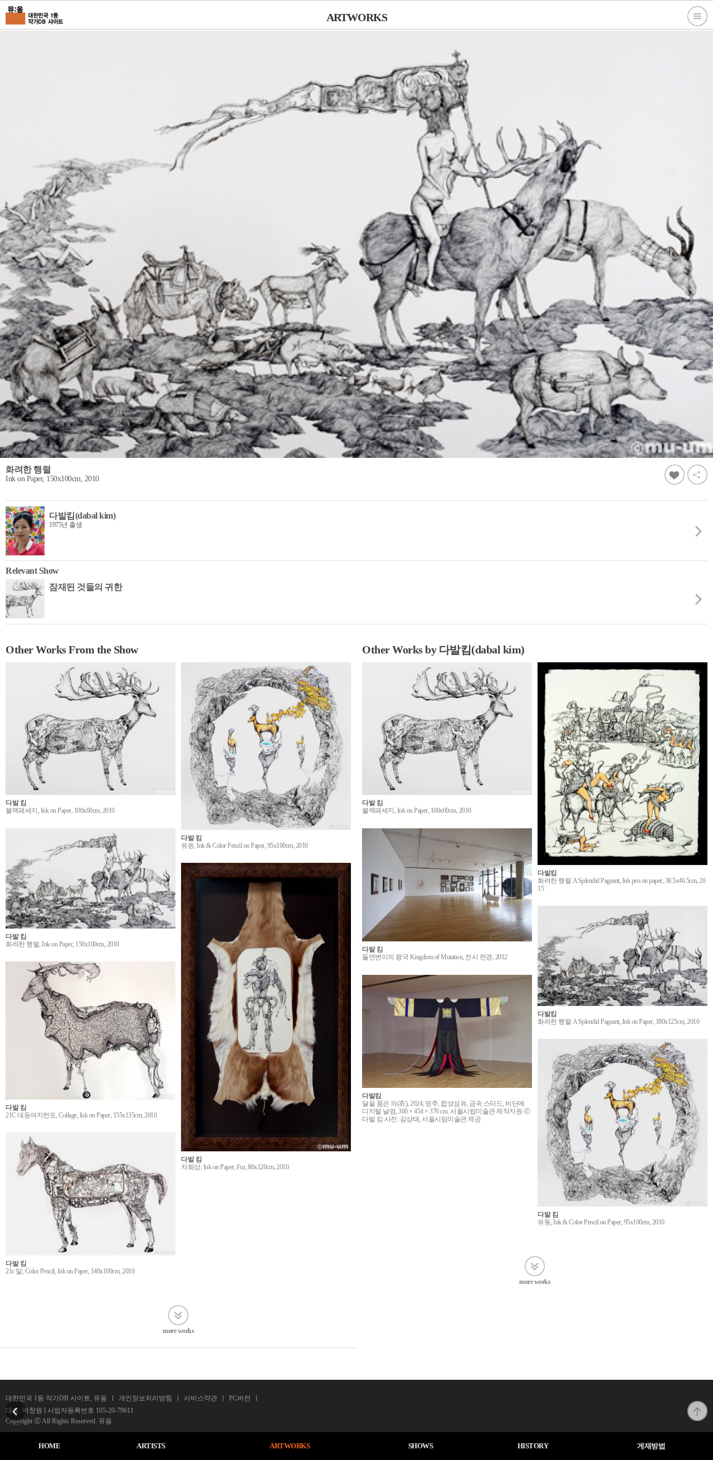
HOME (49, 1446)
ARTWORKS (290, 1446)
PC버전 (240, 1398)
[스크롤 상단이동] (697, 1404)
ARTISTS (150, 1446)
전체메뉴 (697, 16)
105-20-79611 (115, 1410)
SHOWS (420, 1446)
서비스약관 (200, 1398)
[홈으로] (35, 14)
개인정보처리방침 (145, 1398)
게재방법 (651, 1446)
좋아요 (675, 475)
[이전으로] (16, 1404)
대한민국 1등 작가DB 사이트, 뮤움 (56, 1398)
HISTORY (533, 1446)
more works (178, 1330)
